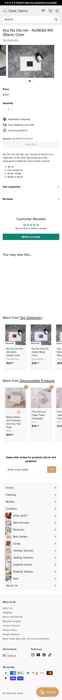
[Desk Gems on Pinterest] (44, 654)
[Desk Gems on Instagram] (32, 654)
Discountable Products (37, 381)
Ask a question (11, 186)
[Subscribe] (51, 469)
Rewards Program (12, 621)
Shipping (7, 138)
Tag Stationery (11, 40)
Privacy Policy (10, 630)
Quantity (8, 103)
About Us (8, 608)
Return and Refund (12, 616)
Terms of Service (11, 625)
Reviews (8, 198)
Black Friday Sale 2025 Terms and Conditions (26, 638)
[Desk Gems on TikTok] (50, 654)
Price (6, 89)
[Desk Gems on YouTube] (38, 654)
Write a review (31, 236)
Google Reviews (11, 634)
